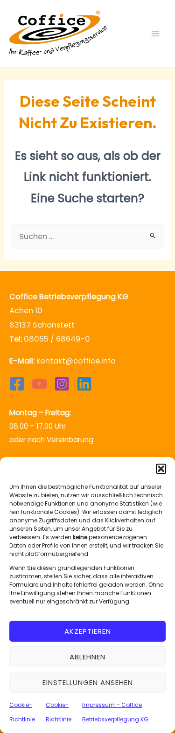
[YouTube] (39, 383)
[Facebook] (17, 383)
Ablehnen (87, 657)
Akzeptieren (87, 631)
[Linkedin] (84, 383)
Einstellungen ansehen (87, 682)
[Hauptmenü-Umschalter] (155, 33)
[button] (161, 468)
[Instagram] (62, 383)
